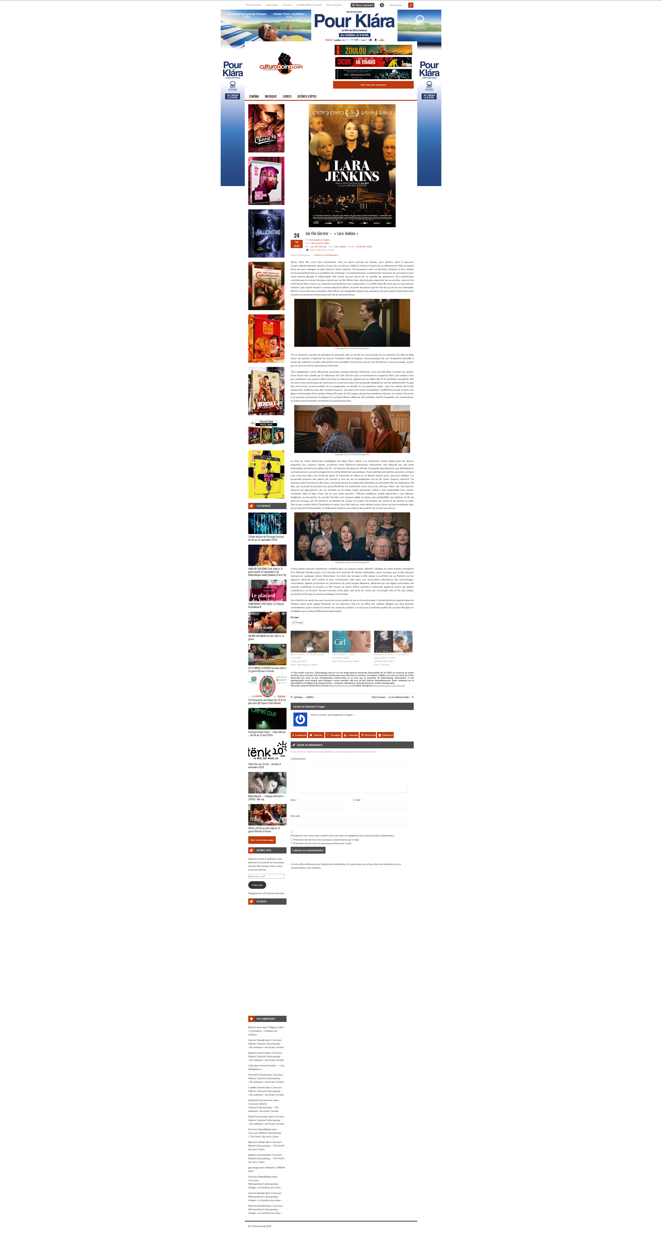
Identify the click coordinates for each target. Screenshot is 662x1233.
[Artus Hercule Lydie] (266, 414)
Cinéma (254, 96)
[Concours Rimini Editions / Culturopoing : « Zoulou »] (373, 50)
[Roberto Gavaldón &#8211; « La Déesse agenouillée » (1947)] (393, 642)
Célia (251, 1065)
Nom (294, 799)
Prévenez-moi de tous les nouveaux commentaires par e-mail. (326, 839)
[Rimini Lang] (266, 445)
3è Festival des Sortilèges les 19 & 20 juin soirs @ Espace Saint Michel (267, 701)
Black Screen (255, 1027)
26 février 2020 (364, 246)
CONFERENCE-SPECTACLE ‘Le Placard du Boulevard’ (266, 605)
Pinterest (370, 735)
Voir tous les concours (373, 84)
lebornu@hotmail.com (340, 685)
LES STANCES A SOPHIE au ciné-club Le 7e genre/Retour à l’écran (267, 669)
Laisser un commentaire (326, 255)
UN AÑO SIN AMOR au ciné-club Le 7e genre (266, 637)
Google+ (336, 735)
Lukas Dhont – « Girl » (343, 654)
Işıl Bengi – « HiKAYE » (304, 697)
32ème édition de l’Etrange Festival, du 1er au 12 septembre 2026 (266, 538)
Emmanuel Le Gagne (319, 239)
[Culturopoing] (281, 79)
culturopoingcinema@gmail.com (388, 685)
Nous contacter (334, 4)
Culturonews (271, 4)
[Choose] (266, 151)
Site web (295, 815)
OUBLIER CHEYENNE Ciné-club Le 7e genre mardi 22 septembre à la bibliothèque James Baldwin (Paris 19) (267, 572)
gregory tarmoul (256, 1052)
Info (382, 5)
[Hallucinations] (266, 256)
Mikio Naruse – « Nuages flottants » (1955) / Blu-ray (266, 797)
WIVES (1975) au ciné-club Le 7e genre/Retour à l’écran (264, 829)
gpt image (253, 1167)
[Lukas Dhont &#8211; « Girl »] (351, 642)
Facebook (300, 735)
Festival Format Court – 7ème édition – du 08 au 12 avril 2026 (266, 733)
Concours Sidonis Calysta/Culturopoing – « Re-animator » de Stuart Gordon (266, 1043)
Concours (287, 4)
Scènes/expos (306, 96)
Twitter (317, 735)
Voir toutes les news (262, 839)
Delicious (387, 735)
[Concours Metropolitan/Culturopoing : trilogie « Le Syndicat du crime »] (373, 74)
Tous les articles (253, 4)
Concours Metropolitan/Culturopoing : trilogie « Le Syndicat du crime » (265, 1184)
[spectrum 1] (266, 497)
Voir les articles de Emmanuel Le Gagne (333, 714)
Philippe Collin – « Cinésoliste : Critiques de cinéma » (266, 1031)
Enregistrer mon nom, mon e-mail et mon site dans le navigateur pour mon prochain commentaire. (342, 835)
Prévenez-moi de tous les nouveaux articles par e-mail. (322, 843)
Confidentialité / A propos (309, 4)
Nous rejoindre (364, 5)
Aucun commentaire (301, 255)
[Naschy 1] (266, 361)
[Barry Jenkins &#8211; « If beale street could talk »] (310, 642)
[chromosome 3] (266, 309)
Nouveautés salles (320, 243)
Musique (271, 96)
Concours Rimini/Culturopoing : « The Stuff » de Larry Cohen (266, 1145)
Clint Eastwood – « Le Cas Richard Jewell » (391, 697)
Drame (330, 249)
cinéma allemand (317, 249)
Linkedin (353, 735)
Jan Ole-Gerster (318, 246)
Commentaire (299, 758)
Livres (287, 96)
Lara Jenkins (340, 246)
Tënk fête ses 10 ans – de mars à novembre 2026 (264, 765)
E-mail (357, 799)
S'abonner (257, 884)
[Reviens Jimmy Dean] (266, 204)
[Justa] (331, 25)
